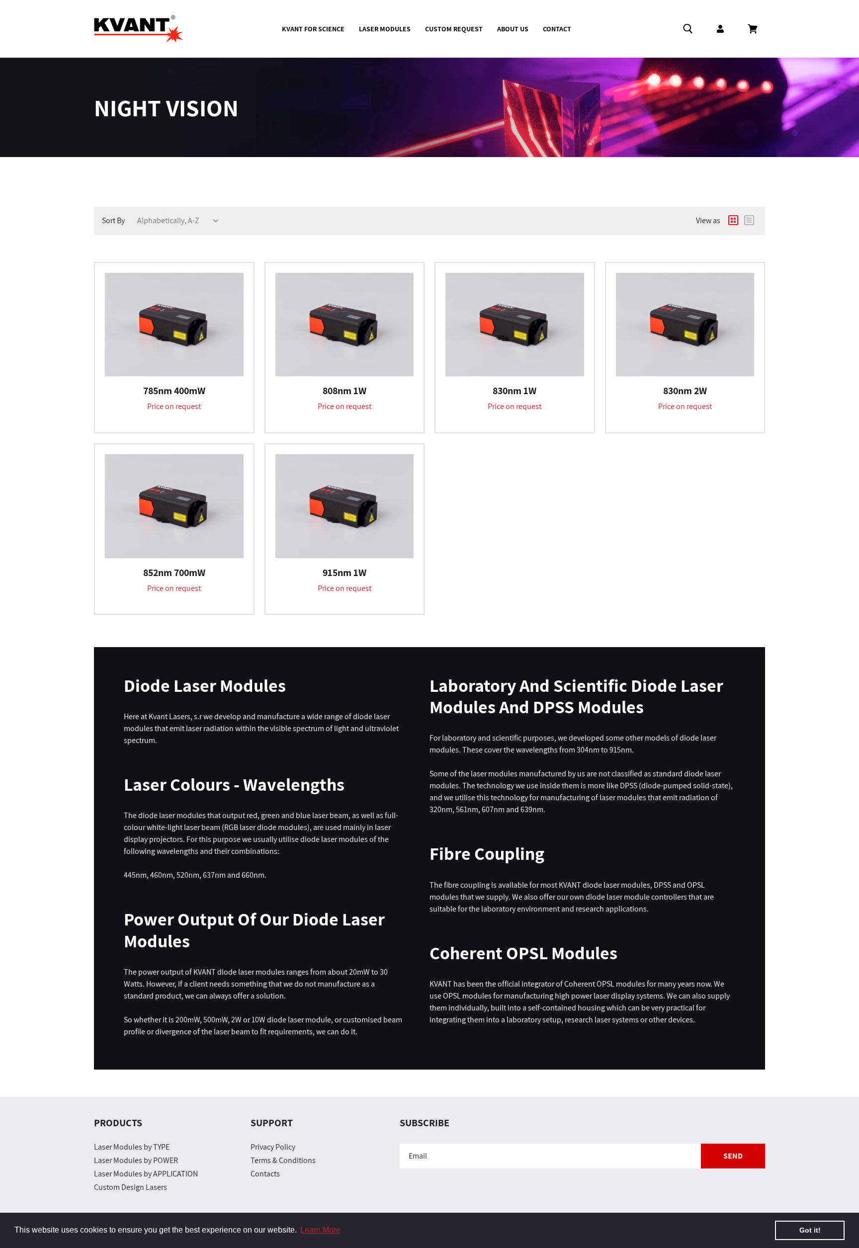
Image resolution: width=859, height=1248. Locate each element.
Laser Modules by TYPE (132, 1147)
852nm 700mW (174, 572)
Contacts (265, 1173)
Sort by (113, 220)
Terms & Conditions (283, 1160)
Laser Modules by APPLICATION (146, 1173)
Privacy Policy (273, 1147)
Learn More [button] (320, 1230)
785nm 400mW (174, 390)
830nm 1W (514, 390)
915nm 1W (344, 572)
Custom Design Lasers (130, 1187)
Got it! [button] (810, 1230)
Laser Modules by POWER (136, 1160)
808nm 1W (344, 390)
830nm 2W (685, 390)
